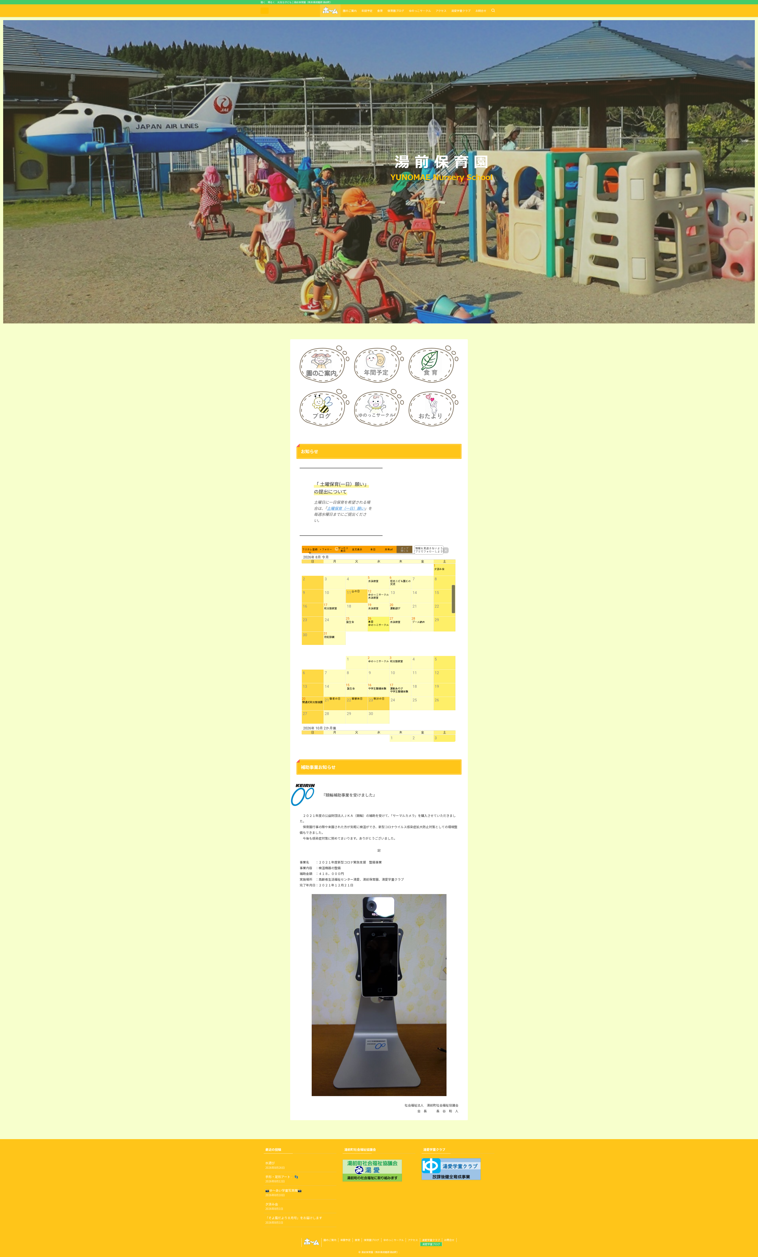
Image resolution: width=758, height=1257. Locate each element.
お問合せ (449, 1240)
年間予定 (345, 1240)
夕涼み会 (274, 1206)
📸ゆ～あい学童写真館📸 (283, 1192)
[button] (372, 319)
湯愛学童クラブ (431, 1240)
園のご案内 (330, 1240)
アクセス (413, 1240)
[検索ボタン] (493, 10)
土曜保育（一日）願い (345, 508)
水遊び (275, 1164)
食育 (357, 1240)
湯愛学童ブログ (431, 1244)
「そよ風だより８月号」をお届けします (293, 1219)
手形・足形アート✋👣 (281, 1178)
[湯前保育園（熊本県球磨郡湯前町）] (265, 11)
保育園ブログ (371, 1240)
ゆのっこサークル (393, 1240)
